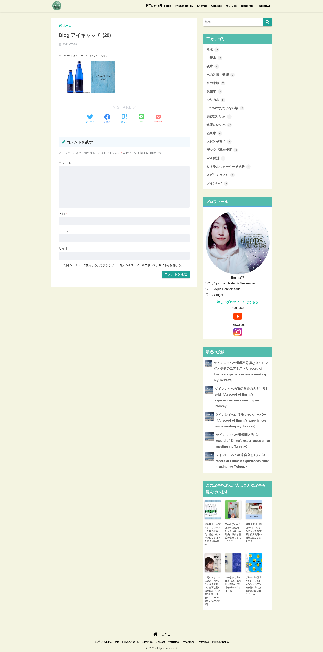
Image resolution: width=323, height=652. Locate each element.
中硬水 (214, 58)
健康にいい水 (219, 125)
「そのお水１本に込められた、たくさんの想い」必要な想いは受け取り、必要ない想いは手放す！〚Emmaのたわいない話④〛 (213, 591)
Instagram (246, 5)
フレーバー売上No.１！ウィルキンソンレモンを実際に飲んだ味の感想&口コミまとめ (254, 586)
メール (64, 231)
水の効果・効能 (220, 74)
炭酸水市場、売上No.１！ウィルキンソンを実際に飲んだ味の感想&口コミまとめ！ (254, 532)
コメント (66, 163)
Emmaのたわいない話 (225, 108)
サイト (63, 248)
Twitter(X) (263, 5)
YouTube (231, 5)
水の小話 (215, 83)
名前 (63, 214)
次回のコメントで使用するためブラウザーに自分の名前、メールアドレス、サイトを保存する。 (123, 265)
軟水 (212, 49)
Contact (216, 5)
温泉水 (214, 133)
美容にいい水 (219, 116)
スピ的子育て (218, 141)
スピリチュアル (220, 175)
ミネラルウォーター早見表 (228, 166)
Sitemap (202, 5)
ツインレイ (217, 183)
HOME (164, 634)
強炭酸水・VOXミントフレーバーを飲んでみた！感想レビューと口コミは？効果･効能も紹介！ (213, 534)
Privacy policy (184, 5)
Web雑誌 (215, 158)
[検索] (267, 22)
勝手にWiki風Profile (158, 5)
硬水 (212, 66)
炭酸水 (214, 91)
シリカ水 (215, 100)
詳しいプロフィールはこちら (237, 302)
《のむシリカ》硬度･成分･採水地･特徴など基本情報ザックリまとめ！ (233, 584)
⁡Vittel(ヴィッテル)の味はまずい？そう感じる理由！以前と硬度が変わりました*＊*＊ (233, 532)
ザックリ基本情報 (222, 150)
